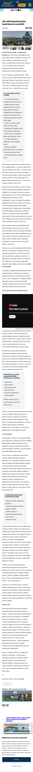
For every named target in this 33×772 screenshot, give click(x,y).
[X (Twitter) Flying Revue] (18, 11)
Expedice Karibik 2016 (19, 689)
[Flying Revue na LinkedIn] (21, 11)
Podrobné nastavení (16, 766)
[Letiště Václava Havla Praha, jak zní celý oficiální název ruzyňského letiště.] (17, 45)
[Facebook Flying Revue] (14, 11)
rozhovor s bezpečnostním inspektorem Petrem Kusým (12, 402)
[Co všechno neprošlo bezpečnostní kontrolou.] (5, 49)
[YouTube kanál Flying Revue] (11, 11)
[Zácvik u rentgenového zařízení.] (13, 49)
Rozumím (16, 759)
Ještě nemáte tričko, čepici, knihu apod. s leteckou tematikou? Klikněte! (18, 719)
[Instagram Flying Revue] (16, 11)
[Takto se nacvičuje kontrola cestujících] (20, 49)
